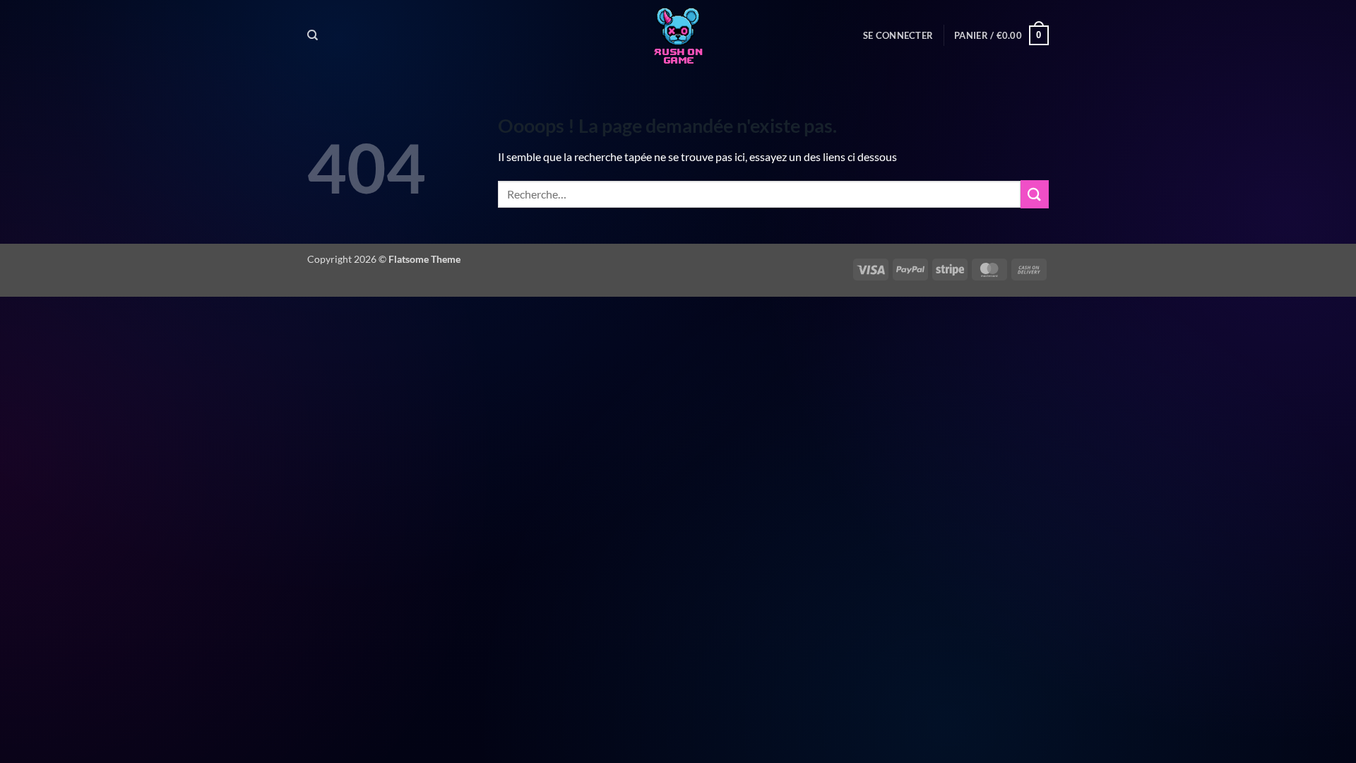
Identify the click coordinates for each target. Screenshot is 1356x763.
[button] (898, 35)
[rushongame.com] (678, 35)
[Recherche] (312, 35)
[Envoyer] (1035, 194)
